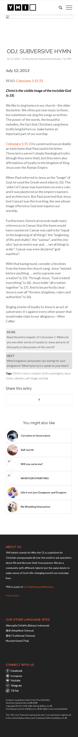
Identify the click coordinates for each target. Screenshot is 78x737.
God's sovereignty (52, 373)
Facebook (16, 670)
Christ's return (21, 373)
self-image (32, 378)
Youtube (15, 680)
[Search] (58, 7)
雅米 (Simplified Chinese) (20, 630)
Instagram (16, 675)
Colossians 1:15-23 (29, 81)
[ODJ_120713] (39, 29)
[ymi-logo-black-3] (32, 7)
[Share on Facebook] (39, 399)
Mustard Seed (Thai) (17, 640)
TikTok (15, 690)
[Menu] (67, 7)
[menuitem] (58, 7)
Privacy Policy (12, 595)
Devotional (31, 58)
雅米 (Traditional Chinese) (20, 635)
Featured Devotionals (49, 58)
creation (36, 373)
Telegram (16, 685)
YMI (69, 58)
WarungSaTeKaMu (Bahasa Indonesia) (27, 625)
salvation (19, 378)
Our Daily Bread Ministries (38, 586)
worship (43, 378)
